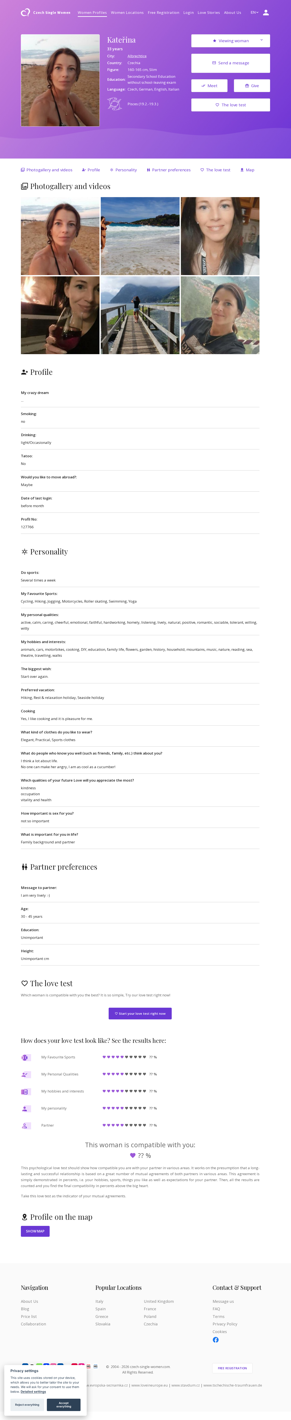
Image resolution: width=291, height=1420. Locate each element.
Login (188, 12)
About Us (232, 12)
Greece (101, 1316)
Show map (35, 1231)
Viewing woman (234, 40)
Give (255, 85)
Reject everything (27, 1404)
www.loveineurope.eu (149, 1385)
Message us (223, 1301)
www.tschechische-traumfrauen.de (232, 1385)
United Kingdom (159, 1301)
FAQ (216, 1308)
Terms (219, 1316)
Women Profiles (92, 12)
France (150, 1308)
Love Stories (209, 12)
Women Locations (127, 12)
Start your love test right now (142, 1013)
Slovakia (102, 1323)
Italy (99, 1301)
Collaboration (33, 1323)
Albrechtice (137, 55)
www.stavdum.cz (185, 1385)
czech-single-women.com (150, 1366)
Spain (100, 1308)
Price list (29, 1316)
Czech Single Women (52, 12)
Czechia (151, 1323)
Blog (25, 1308)
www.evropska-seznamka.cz (104, 1385)
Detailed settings (33, 1391)
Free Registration (163, 12)
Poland (150, 1316)
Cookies (220, 1331)
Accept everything (63, 1404)
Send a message (233, 63)
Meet (212, 85)
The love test (234, 105)
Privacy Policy (225, 1323)
